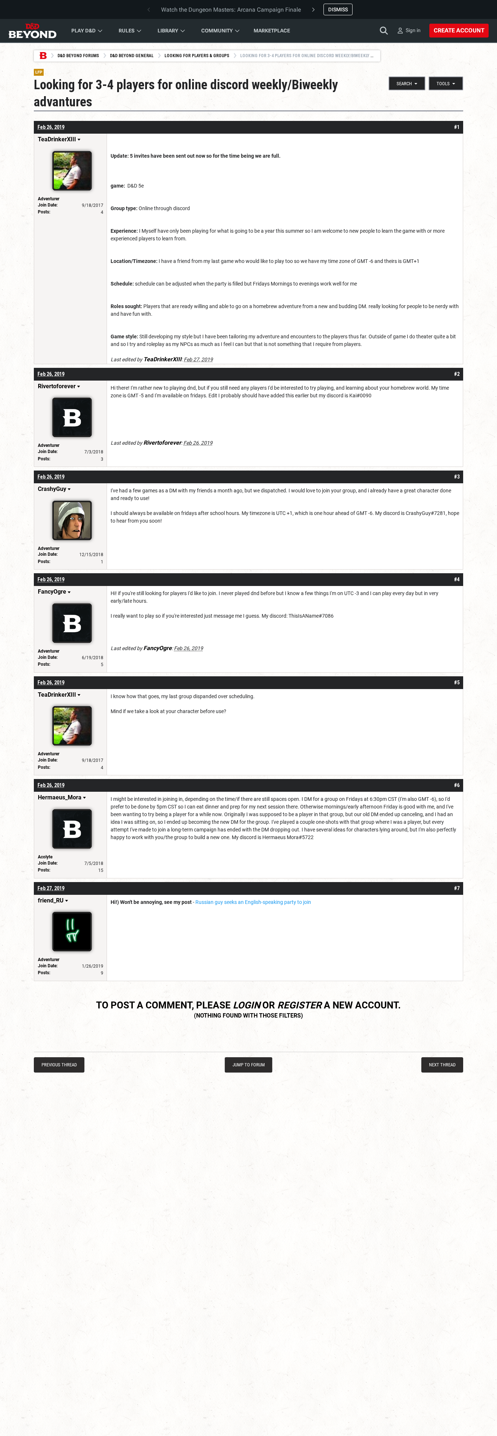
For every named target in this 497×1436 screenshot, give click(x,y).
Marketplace (272, 31)
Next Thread (442, 1064)
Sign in (413, 30)
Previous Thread (59, 1064)
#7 (457, 888)
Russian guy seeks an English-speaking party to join (253, 902)
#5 (457, 682)
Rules (127, 31)
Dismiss (338, 9)
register (299, 1005)
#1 (457, 127)
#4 (457, 579)
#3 (457, 477)
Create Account (459, 30)
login (246, 1005)
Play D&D (83, 31)
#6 (457, 785)
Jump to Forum (248, 1064)
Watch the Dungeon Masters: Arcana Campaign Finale (231, 9)
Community (217, 31)
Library (168, 31)
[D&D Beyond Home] (32, 30)
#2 (457, 374)
